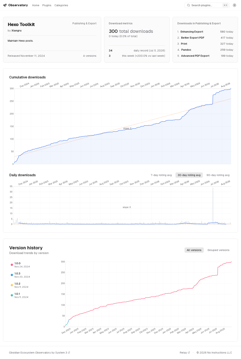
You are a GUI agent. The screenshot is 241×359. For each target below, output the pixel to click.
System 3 (61, 352)
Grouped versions (218, 250)
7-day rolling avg (161, 175)
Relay (183, 352)
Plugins (46, 5)
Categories (61, 5)
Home (35, 5)
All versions (194, 250)
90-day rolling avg (218, 175)
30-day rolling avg (189, 175)
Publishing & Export (84, 23)
